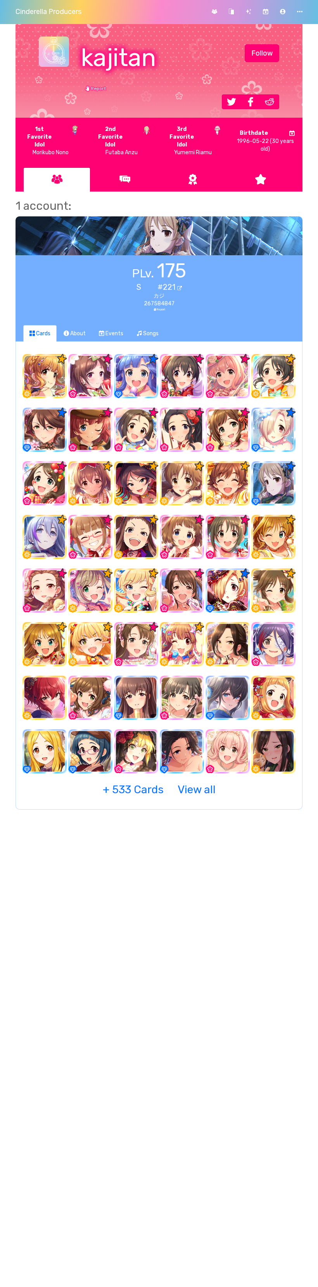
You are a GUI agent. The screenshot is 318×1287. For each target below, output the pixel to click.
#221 (167, 287)
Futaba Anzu (118, 141)
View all (159, 789)
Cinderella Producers (48, 11)
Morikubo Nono (47, 141)
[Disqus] (159, 942)
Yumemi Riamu (190, 141)
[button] (282, 12)
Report (98, 88)
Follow (262, 53)
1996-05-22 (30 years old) (265, 141)
